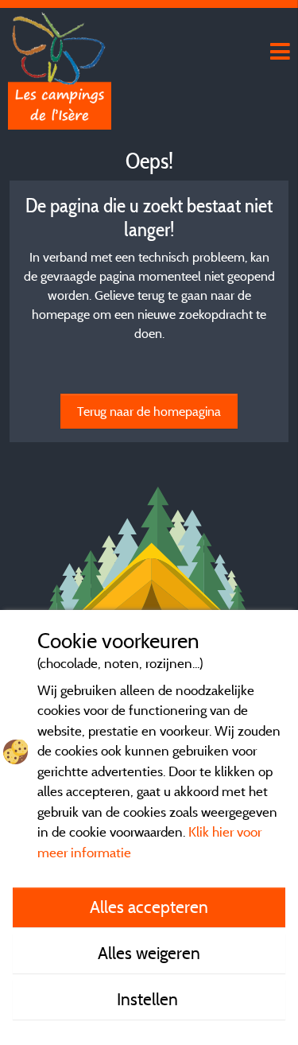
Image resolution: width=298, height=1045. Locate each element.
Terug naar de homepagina (149, 411)
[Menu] (278, 52)
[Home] (59, 44)
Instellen (149, 999)
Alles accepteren (149, 906)
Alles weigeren (149, 952)
